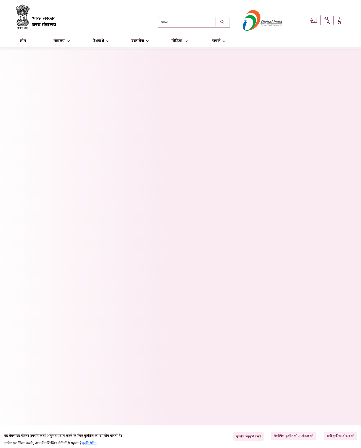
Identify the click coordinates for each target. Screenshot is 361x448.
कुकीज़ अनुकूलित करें (248, 436)
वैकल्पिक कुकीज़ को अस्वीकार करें (293, 436)
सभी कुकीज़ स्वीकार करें (340, 436)
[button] (313, 20)
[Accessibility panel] (339, 20)
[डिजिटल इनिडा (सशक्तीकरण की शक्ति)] (262, 20)
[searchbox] (187, 22)
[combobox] (326, 20)
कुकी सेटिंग (89, 443)
